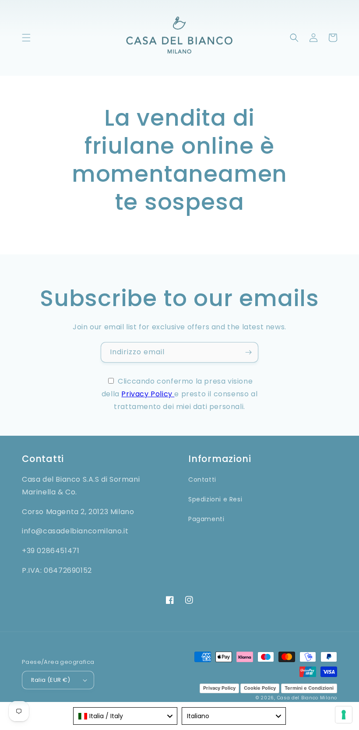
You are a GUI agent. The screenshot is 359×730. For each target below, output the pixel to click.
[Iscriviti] (248, 352)
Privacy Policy (147, 394)
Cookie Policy (260, 688)
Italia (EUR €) (50, 680)
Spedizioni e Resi (215, 499)
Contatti (202, 479)
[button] (26, 37)
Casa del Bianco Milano (307, 698)
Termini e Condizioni (309, 688)
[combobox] (125, 716)
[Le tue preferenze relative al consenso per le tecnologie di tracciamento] (343, 714)
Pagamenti (206, 519)
